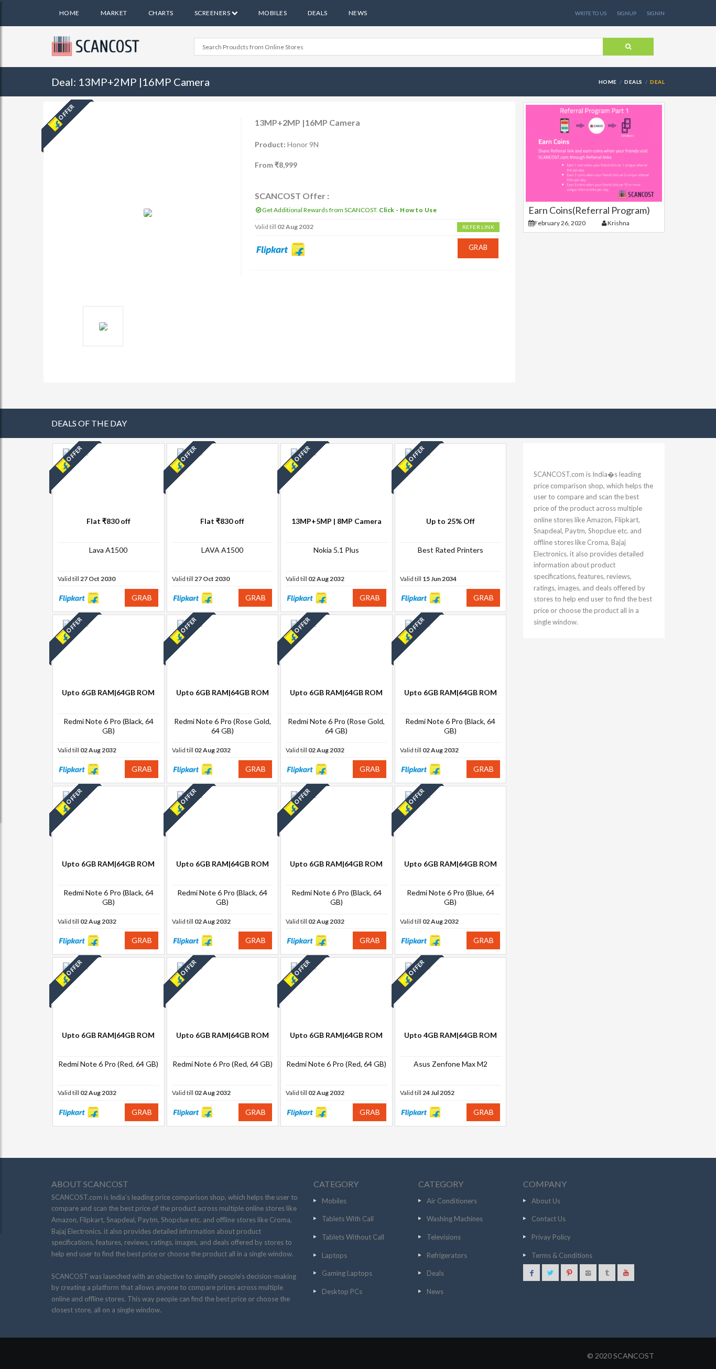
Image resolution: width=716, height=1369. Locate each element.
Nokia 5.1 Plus (336, 549)
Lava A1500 (108, 549)
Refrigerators (447, 1255)
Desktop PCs (342, 1291)
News (358, 13)
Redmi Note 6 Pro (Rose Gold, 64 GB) (222, 726)
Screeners (213, 13)
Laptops (334, 1255)
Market (114, 13)
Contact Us (548, 1218)
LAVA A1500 (222, 549)
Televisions (444, 1237)
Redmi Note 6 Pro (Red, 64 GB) (108, 1063)
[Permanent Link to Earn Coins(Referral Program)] (594, 153)
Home (69, 13)
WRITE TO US (590, 13)
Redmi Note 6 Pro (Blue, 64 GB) (450, 897)
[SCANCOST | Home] (97, 46)
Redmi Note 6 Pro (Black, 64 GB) (108, 726)
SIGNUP (626, 13)
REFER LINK (478, 227)
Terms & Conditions (561, 1255)
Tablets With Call (348, 1218)
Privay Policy (551, 1237)
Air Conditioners (452, 1201)
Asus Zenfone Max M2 (450, 1063)
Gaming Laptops (347, 1273)
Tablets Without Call (353, 1237)
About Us (545, 1201)
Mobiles (272, 13)
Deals (317, 13)
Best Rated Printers (450, 549)
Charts (160, 13)
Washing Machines (455, 1218)
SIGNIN (656, 13)
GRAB (478, 247)
